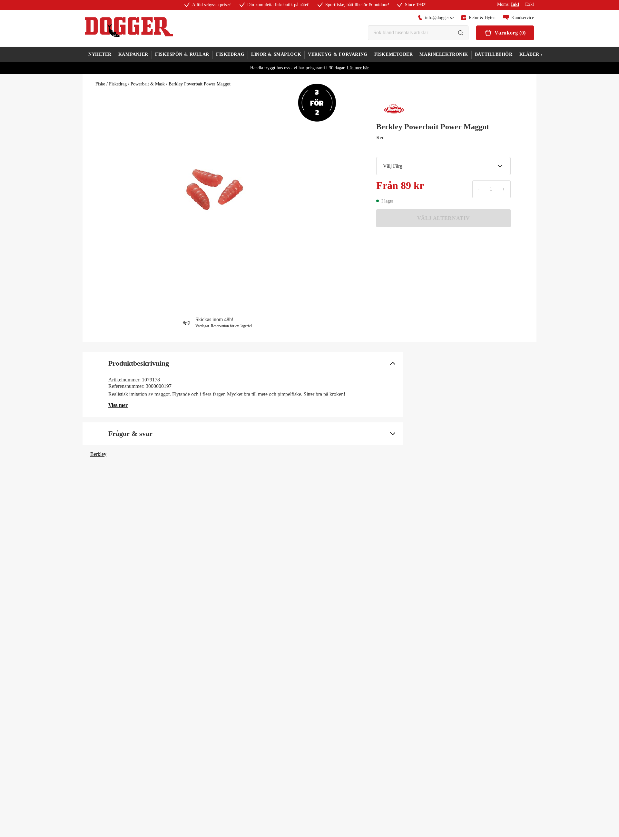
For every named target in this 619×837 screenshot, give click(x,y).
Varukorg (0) (510, 32)
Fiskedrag (118, 84)
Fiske (100, 84)
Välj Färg (392, 166)
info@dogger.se (439, 17)
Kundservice (522, 17)
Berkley (98, 454)
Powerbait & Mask (148, 84)
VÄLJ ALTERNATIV (443, 218)
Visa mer (118, 405)
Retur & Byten (482, 17)
